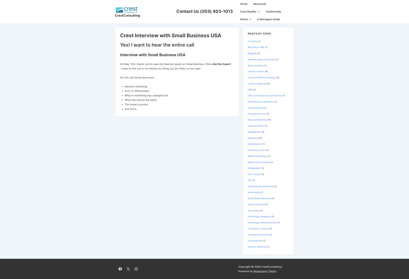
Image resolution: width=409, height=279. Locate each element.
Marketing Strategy (257, 156)
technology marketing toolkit (262, 222)
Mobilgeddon (254, 168)
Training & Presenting (258, 234)
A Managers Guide (268, 19)
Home (243, 3)
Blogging (252, 53)
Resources (259, 3)
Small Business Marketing (260, 186)
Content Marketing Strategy (262, 77)
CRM (250, 89)
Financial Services (257, 114)
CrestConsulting (127, 15)
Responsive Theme (265, 271)
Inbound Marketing (257, 119)
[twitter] (128, 269)
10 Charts (252, 41)
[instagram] (136, 269)
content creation (256, 71)
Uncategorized (255, 240)
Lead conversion (256, 126)
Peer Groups (254, 174)
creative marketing (257, 83)
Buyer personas (255, 65)
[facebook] (120, 269)
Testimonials (273, 11)
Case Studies (248, 11)
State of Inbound (256, 204)
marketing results (256, 150)
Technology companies (259, 216)
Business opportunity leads (261, 59)
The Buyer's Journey (258, 228)
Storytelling (253, 210)
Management (254, 132)
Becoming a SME (256, 47)
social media (254, 192)
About (244, 19)
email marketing (255, 107)
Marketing (253, 138)
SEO (250, 180)
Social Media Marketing (259, 198)
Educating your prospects (261, 101)
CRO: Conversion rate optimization (265, 95)
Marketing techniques (259, 162)
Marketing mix (255, 144)
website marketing (257, 246)
